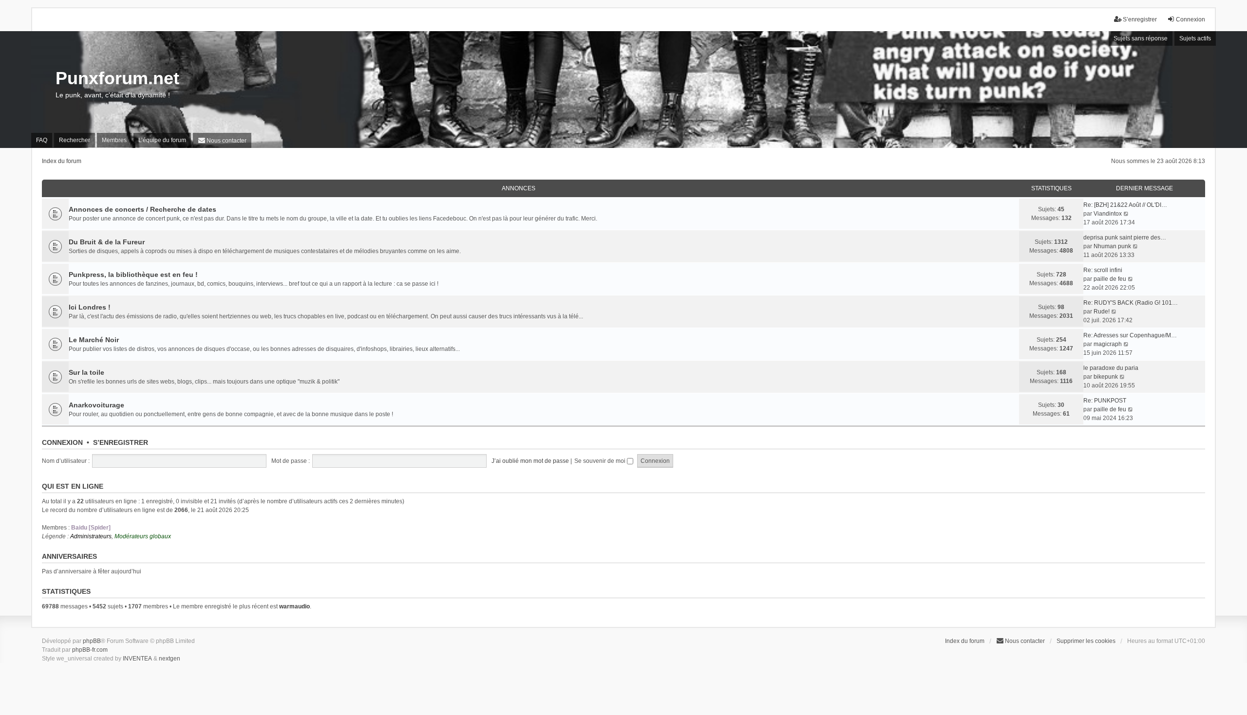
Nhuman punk (1112, 246)
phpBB (92, 641)
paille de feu (1110, 278)
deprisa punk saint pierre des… (1124, 237)
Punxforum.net (117, 78)
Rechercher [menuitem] (74, 140)
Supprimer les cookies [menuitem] (1086, 641)
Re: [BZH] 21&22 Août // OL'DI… (1125, 205)
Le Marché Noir (94, 340)
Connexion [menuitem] (1190, 19)
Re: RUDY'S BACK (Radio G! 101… (1130, 302)
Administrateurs (91, 536)
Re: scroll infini (1102, 270)
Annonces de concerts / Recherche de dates (142, 209)
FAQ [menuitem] (41, 140)
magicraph (1108, 344)
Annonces (518, 188)
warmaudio (294, 606)
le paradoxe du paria (1110, 368)
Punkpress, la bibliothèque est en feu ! (133, 274)
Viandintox (1108, 213)
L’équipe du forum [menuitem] (162, 140)
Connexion (62, 442)
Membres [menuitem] (114, 140)
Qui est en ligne (72, 486)
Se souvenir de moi (600, 461)
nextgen (169, 658)
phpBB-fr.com (90, 649)
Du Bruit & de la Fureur (107, 242)
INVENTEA (137, 658)
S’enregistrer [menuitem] (1140, 19)
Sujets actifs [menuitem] (1195, 38)
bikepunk (1106, 376)
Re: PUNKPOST (1104, 400)
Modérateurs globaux (142, 536)
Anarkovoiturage (96, 405)
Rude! (1102, 311)
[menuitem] (222, 140)
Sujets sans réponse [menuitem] (1141, 38)
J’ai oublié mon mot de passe (530, 461)
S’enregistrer (120, 442)
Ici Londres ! (90, 307)
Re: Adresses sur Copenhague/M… (1130, 335)
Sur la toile (86, 372)
